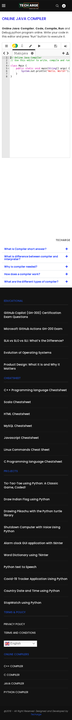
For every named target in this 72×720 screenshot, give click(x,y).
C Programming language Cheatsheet (33, 462)
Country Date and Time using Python (32, 591)
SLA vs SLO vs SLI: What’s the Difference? (34, 341)
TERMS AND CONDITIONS (20, 633)
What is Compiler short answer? (25, 249)
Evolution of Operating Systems (27, 353)
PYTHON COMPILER (16, 692)
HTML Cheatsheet (17, 414)
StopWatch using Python (22, 603)
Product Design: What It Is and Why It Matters (32, 366)
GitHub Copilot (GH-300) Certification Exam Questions (32, 315)
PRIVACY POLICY (14, 624)
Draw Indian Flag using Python (27, 499)
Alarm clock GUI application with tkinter (33, 543)
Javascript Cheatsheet (21, 438)
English (15, 643)
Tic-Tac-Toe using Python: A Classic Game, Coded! (31, 485)
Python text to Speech (20, 567)
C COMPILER (12, 675)
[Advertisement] (36, 199)
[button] (36, 249)
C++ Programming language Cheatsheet (35, 390)
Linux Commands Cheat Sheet (27, 450)
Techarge (36, 714)
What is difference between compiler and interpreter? (31, 257)
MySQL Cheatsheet (18, 426)
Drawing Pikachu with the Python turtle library (33, 513)
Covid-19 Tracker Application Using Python (35, 579)
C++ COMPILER (13, 666)
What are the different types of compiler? (31, 281)
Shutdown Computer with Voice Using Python (32, 529)
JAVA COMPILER (14, 683)
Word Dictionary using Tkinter (26, 555)
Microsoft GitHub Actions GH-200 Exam (33, 329)
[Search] (57, 5)
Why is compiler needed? (20, 266)
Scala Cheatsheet (17, 402)
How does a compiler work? (22, 274)
